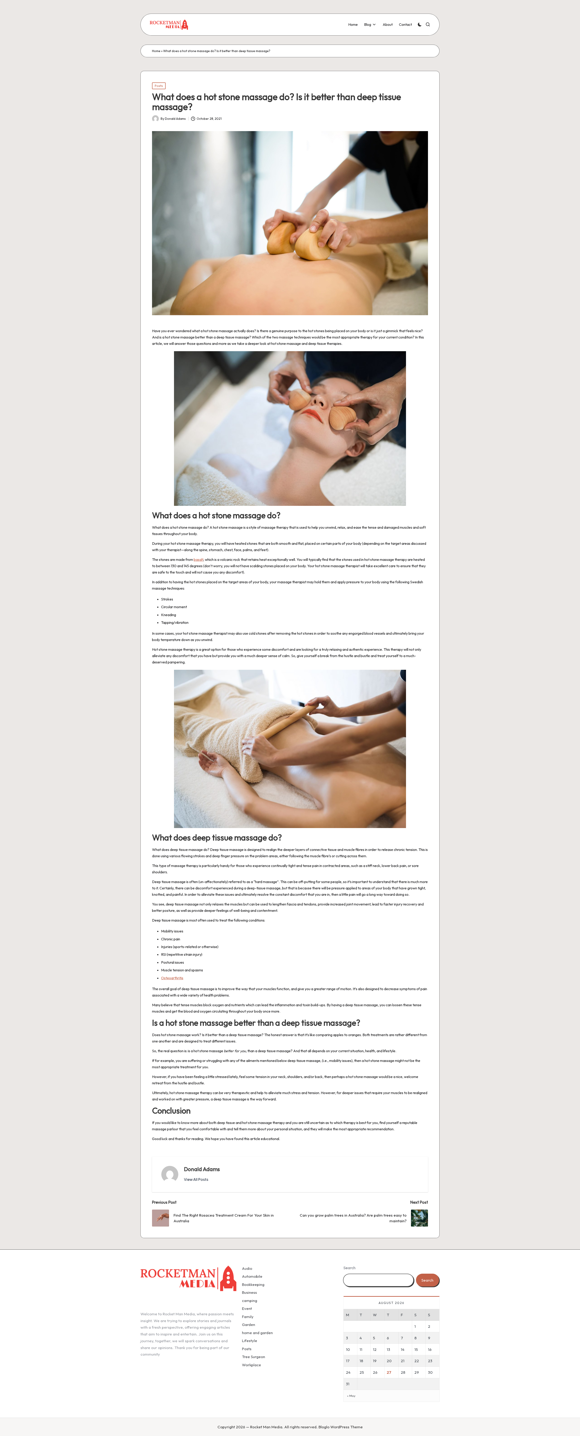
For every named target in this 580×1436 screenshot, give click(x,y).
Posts (159, 86)
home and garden (257, 1332)
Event (247, 1308)
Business (249, 1292)
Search (349, 1268)
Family (248, 1316)
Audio (247, 1268)
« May (351, 1396)
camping (249, 1300)
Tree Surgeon (253, 1356)
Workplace (251, 1364)
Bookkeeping (253, 1284)
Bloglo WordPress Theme (341, 1426)
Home (156, 51)
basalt (198, 559)
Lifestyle (249, 1340)
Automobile (252, 1276)
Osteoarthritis (172, 978)
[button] (196, 1179)
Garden (248, 1324)
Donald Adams (202, 1169)
